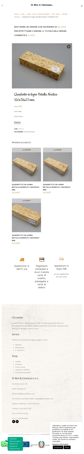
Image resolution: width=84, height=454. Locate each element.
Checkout (18, 364)
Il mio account (20, 367)
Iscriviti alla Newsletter (23, 372)
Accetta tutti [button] (58, 447)
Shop (22, 14)
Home (16, 14)
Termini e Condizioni (22, 370)
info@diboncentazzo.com (26, 394)
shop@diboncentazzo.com (44, 399)
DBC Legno (56, 14)
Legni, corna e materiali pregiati (38, 14)
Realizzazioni (19, 347)
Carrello (18, 362)
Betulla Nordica (29, 132)
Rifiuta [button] (67, 447)
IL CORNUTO (20, 350)
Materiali (18, 345)
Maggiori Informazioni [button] (60, 444)
